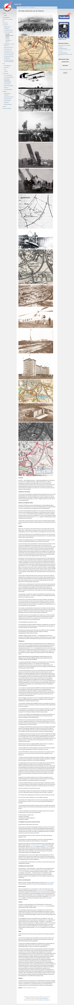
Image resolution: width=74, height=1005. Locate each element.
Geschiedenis (5, 24)
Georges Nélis (48, 649)
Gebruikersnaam (65, 61)
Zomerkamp (6, 102)
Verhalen (4, 106)
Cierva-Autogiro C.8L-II (41, 905)
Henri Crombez (47, 846)
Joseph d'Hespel (33, 846)
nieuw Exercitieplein (23, 513)
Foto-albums (5, 22)
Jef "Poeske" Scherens (41, 890)
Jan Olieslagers (33, 844)
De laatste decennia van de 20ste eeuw (9, 57)
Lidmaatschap (5, 73)
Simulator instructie (8, 98)
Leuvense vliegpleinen (8, 32)
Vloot (5, 69)
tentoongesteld (37, 927)
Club (4, 63)
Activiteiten (5, 91)
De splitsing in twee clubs (9, 52)
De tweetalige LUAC (8, 51)
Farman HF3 (32, 648)
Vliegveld (6, 71)
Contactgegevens (7, 65)
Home (19, 7)
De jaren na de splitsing (8, 54)
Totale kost (6, 87)
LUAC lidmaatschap (8, 75)
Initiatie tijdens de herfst (8, 96)
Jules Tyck (40, 844)
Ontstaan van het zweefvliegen (7, 27)
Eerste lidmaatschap (8, 89)
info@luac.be (47, 999)
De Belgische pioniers (8, 30)
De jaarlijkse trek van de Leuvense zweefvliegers (9, 61)
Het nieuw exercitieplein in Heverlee (8, 40)
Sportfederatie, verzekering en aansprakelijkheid (7, 80)
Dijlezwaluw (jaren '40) (8, 47)
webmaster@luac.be (44, 998)
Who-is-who (6, 67)
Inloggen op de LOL (62, 39)
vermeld (47, 919)
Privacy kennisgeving (7, 108)
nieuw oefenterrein (50, 882)
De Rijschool (36, 516)
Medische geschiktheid (8, 85)
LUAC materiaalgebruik (8, 77)
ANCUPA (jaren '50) (8, 49)
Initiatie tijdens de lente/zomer (7, 94)
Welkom (4, 13)
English (5, 15)
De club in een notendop (7, 19)
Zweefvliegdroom (6, 17)
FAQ (3, 21)
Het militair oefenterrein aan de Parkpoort (9, 36)
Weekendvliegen (7, 100)
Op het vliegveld (7, 83)
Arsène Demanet (28, 565)
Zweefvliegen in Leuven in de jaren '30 (9, 44)
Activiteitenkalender (8, 104)
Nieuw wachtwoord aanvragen (66, 69)
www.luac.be (47, 997)
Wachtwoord (65, 65)
